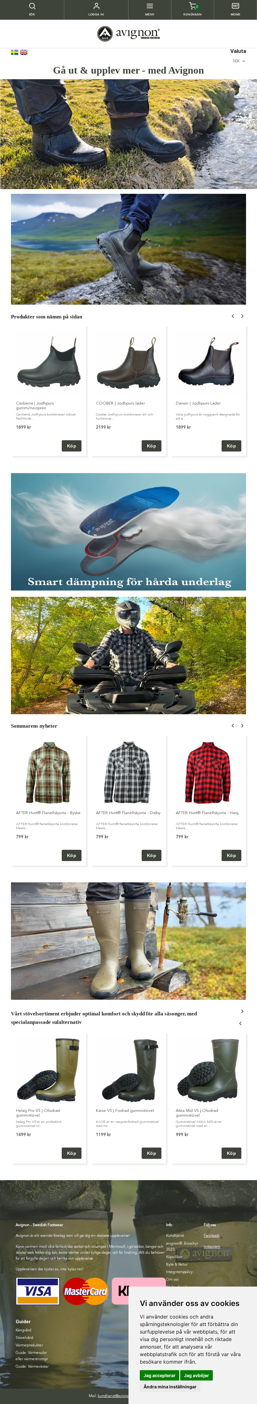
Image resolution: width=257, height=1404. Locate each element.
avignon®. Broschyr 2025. (182, 1247)
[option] (48, 390)
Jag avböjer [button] (196, 1375)
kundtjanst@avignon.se (117, 1396)
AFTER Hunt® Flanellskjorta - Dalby (128, 813)
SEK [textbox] (236, 61)
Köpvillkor (174, 1257)
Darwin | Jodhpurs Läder (198, 403)
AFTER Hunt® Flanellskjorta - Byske (48, 813)
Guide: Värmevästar (32, 1367)
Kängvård (23, 1330)
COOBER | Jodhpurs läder (120, 403)
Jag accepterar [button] (160, 1375)
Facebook (211, 1236)
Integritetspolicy (179, 1272)
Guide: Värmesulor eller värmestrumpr (32, 1356)
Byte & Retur (176, 1265)
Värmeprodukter (29, 1345)
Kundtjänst (175, 1236)
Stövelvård (24, 1338)
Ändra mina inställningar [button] (170, 1386)
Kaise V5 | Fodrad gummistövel (125, 1111)
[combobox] (239, 61)
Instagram (212, 1247)
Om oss (172, 1280)
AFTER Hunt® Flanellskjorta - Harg (207, 813)
